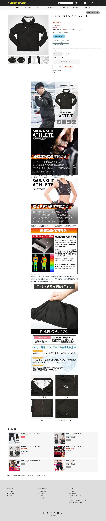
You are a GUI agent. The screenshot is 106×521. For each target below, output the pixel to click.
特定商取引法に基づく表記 (75, 502)
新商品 (17, 7)
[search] (59, 3)
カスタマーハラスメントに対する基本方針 (79, 500)
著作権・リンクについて (75, 496)
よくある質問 (41, 498)
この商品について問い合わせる (60, 45)
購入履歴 (9, 496)
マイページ (10, 491)
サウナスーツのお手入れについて (61, 43)
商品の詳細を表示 (59, 36)
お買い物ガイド (42, 491)
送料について (41, 493)
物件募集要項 (72, 493)
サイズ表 (40, 496)
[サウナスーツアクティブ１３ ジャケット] (28, 35)
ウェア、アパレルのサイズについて (61, 40)
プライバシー (72, 498)
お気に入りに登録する (67, 67)
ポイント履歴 (10, 493)
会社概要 (71, 491)
